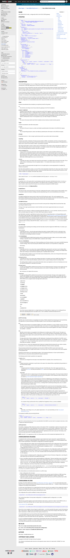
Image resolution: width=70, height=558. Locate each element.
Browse (4, 14)
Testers (4, 25)
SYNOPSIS (58, 14)
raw (6, 13)
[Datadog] (38, 551)
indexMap (60, 21)
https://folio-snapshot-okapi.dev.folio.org (34, 21)
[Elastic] (50, 551)
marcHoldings (60, 28)
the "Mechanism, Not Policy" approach (45, 482)
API (36, 1)
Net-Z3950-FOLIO (6, 5)
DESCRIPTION (59, 16)
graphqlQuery (60, 24)
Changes (4, 15)
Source (4, 13)
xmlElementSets (61, 31)
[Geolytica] (27, 554)
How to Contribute (6, 21)
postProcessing (61, 30)
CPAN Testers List (4, 48)
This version (5, 76)
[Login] (66, 2)
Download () (6, 11)
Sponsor (19, 1)
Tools (33, 1)
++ (41, 8)
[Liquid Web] (41, 554)
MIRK (4, 89)
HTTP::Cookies (3, 40)
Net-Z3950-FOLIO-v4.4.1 (32, 8)
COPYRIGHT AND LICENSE (61, 38)
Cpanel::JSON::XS (4, 37)
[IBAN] (31, 554)
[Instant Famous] (35, 554)
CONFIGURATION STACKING (62, 32)
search (4, 61)
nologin (59, 20)
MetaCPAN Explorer (6, 54)
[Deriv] (44, 551)
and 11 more (3, 43)
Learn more (62, 4)
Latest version (5, 77)
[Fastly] (56, 551)
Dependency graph (4, 49)
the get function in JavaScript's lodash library (57, 215)
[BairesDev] (25, 551)
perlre (42, 369)
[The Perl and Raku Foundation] (52, 554)
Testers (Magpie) (6, 26)
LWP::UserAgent (4, 42)
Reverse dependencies (5, 46)
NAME (58, 13)
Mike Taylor (5, 85)
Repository (5, 19)
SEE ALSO (58, 35)
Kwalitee (4, 27)
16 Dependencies (5, 36)
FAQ (31, 1)
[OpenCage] (48, 554)
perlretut (29, 369)
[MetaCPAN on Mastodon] (12, 554)
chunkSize (60, 26)
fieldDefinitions (61, 27)
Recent (28, 1)
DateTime (3, 38)
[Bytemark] (32, 551)
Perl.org (53, 548)
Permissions (5, 55)
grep (3, 65)
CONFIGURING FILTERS (61, 34)
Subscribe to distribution (7, 56)
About (16, 1)
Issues (4, 20)
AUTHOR (58, 37)
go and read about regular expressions (34, 376)
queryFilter (60, 23)
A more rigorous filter (23, 504)
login (59, 19)
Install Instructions (6, 57)
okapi (59, 17)
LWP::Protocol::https (5, 41)
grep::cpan (24, 1)
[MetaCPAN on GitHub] (8, 554)
